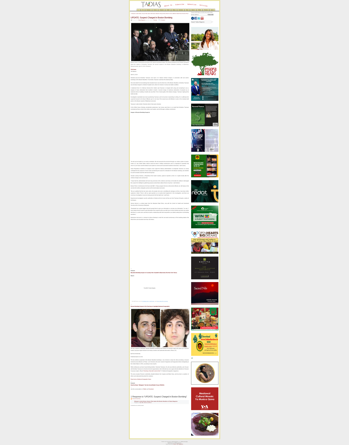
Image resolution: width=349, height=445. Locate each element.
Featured (162, 9)
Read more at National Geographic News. (141, 379)
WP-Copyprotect (180, 444)
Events (155, 9)
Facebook (151, 389)
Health (168, 9)
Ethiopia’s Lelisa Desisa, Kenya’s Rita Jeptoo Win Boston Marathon (146, 13)
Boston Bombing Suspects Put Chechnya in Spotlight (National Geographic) (150, 306)
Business (149, 9)
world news (151, 301)
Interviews (181, 9)
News (187, 9)
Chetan (174, 444)
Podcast (155, 20)
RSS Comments (178, 442)
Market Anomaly (184, 441)
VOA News (133, 69)
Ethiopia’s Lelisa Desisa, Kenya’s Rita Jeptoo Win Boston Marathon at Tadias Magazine (155, 401)
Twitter (144, 389)
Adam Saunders (175, 441)
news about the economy (162, 301)
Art (143, 9)
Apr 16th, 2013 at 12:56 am (146, 402)
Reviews (206, 9)
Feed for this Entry (136, 398)
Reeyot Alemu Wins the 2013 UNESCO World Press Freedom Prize (174, 13)
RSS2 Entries (170, 442)
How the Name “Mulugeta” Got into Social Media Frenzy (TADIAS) (147, 385)
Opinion (193, 9)
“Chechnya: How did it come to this (151, 371)
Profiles (199, 9)
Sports (212, 9)
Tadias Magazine (141, 20)
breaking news (145, 301)
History (174, 9)
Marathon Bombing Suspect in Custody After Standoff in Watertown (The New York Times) (154, 272)
